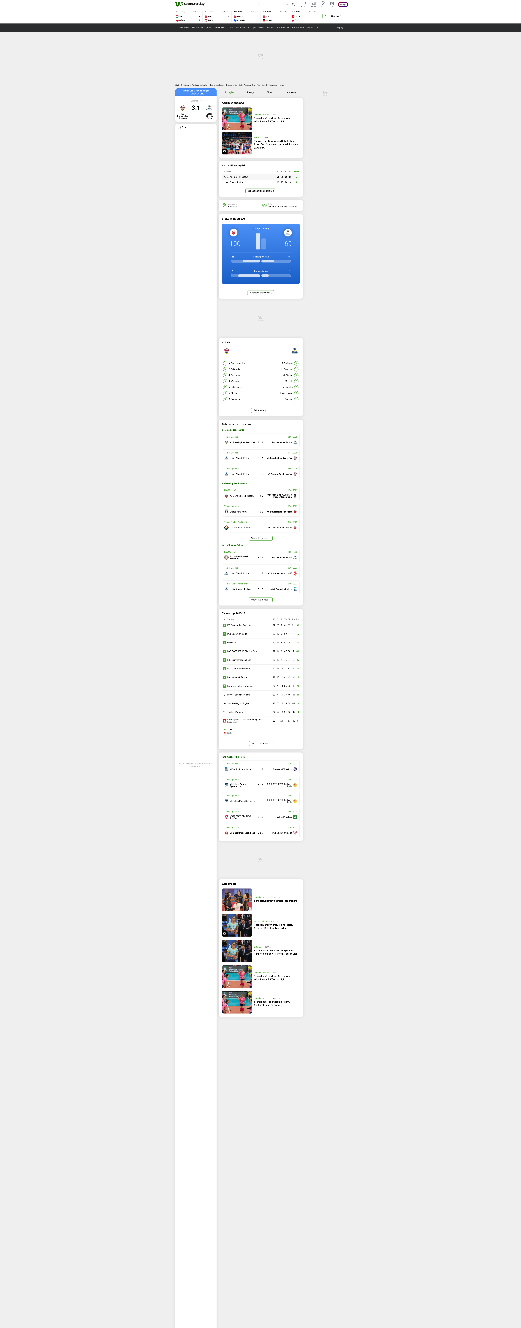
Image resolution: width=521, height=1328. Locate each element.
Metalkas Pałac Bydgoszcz (240, 686)
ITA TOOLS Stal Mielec (238, 668)
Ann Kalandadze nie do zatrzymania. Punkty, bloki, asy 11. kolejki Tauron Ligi (275, 952)
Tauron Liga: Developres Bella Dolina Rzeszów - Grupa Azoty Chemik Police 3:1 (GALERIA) (277, 144)
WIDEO (270, 27)
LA (317, 27)
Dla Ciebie (184, 27)
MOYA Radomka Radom (238, 694)
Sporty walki (258, 27)
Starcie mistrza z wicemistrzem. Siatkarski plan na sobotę (272, 1003)
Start (177, 85)
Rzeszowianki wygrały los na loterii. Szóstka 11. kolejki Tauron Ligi (273, 926)
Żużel (230, 27)
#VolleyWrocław (235, 712)
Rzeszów (232, 206)
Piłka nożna (197, 27)
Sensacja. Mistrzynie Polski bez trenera (275, 900)
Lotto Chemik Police (261, 115)
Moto (310, 27)
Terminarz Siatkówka (199, 85)
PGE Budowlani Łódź (237, 634)
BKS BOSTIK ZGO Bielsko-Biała (242, 651)
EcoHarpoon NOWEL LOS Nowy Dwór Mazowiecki (245, 720)
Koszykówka (298, 27)
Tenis (208, 27)
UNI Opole (232, 642)
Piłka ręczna (283, 27)
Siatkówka (219, 27)
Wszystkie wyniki (332, 16)
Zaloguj (343, 4)
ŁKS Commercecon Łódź (239, 660)
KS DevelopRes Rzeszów (239, 625)
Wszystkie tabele (260, 743)
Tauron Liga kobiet (217, 85)
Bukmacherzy (242, 27)
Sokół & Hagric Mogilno (238, 703)
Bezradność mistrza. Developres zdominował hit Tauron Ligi (272, 120)
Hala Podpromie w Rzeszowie (282, 206)
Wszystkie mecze (260, 538)
